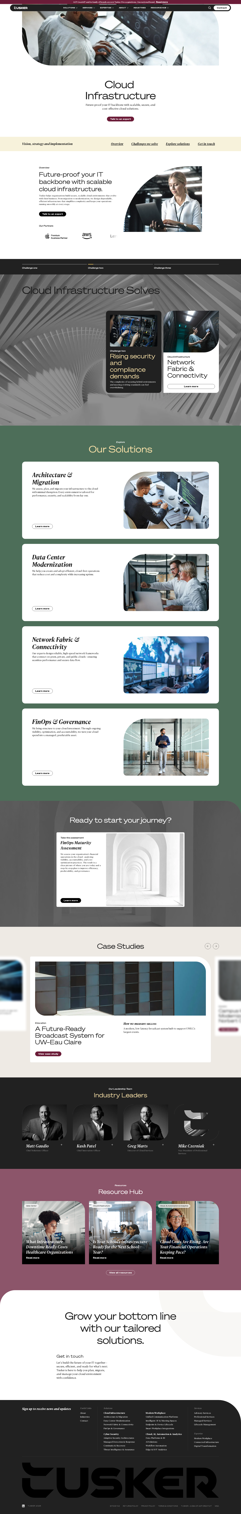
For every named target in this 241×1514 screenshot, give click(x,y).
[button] (208, 946)
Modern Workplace (156, 1413)
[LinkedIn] (23, 1506)
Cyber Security (111, 1434)
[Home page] (120, 1480)
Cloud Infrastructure (114, 1413)
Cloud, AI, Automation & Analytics (164, 1434)
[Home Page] (21, 8)
